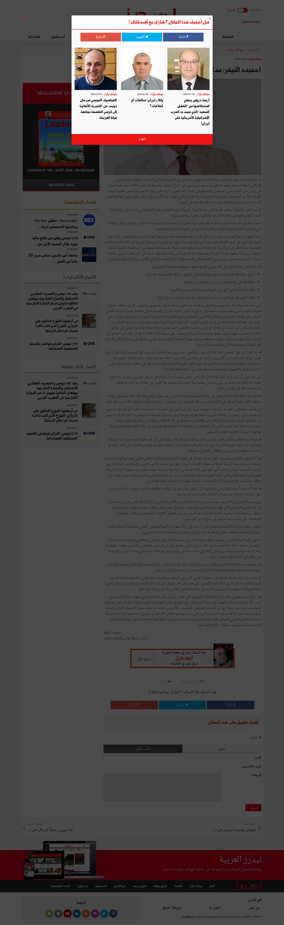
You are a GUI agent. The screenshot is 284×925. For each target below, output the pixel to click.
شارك (182, 37)
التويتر (140, 37)
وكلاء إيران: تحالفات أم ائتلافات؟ (147, 103)
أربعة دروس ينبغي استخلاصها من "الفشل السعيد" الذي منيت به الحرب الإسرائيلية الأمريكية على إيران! (190, 112)
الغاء (142, 139)
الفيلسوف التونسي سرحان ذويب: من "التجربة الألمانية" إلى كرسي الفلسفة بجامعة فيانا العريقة (98, 109)
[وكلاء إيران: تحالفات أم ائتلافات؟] (142, 69)
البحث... (97, 13)
